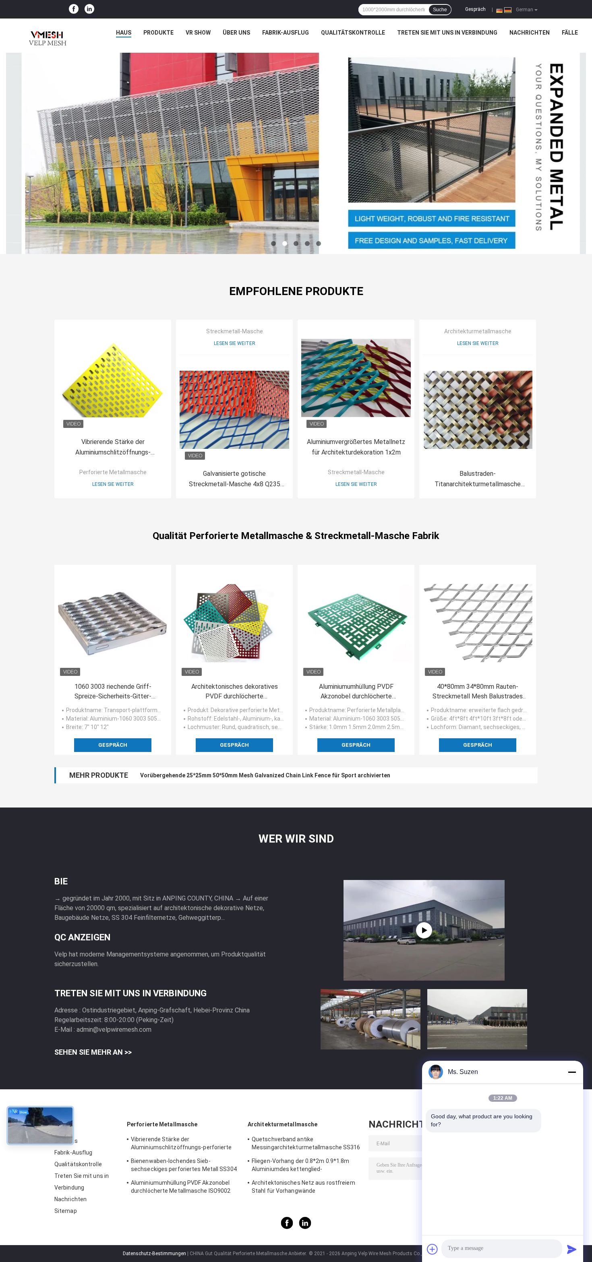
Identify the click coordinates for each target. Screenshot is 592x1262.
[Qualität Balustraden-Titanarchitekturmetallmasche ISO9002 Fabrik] (477, 410)
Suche (440, 9)
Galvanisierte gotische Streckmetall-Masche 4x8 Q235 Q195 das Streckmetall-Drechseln (234, 480)
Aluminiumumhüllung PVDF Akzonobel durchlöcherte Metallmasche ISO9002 (356, 692)
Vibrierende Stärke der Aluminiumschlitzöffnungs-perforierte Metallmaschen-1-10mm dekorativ (112, 448)
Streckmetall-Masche (234, 331)
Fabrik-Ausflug (285, 32)
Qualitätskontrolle (353, 32)
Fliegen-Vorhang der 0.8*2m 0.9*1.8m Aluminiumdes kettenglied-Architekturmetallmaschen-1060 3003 (302, 1166)
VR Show (198, 32)
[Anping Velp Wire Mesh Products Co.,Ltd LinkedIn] (89, 9)
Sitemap (65, 1211)
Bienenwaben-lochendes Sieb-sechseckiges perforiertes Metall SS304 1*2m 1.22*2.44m (184, 1166)
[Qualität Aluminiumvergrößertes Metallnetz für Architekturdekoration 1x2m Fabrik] (356, 378)
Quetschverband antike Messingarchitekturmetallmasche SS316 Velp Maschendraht (306, 1144)
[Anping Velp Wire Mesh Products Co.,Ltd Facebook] (73, 9)
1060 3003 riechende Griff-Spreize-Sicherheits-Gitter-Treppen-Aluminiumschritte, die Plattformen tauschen (113, 692)
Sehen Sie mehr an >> (93, 1052)
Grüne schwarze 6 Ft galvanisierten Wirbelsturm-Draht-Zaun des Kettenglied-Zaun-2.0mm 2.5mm (270, 775)
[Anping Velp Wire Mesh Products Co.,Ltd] (46, 35)
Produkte (158, 32)
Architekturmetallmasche (477, 331)
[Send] (571, 1249)
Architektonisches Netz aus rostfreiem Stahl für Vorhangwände (303, 1186)
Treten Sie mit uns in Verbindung (447, 32)
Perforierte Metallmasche (113, 472)
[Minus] (572, 1072)
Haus (123, 32)
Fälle (570, 32)
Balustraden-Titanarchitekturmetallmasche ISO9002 (478, 480)
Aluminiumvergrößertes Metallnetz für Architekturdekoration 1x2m (356, 447)
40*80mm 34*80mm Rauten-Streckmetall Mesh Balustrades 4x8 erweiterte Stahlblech (478, 692)
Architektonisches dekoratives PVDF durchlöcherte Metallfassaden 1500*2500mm (234, 692)
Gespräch (475, 9)
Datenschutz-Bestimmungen (154, 1253)
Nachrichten (529, 32)
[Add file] (432, 1249)
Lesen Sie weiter (113, 484)
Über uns (236, 32)
